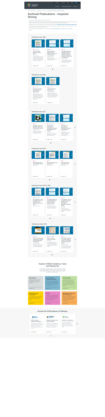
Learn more (31, 288)
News (68, 2)
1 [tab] (52, 69)
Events (72, 2)
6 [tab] (55, 179)
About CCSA (57, 6)
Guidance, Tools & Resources (66, 6)
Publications (57, 2)
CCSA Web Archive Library (41, 10)
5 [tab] (54, 179)
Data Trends (63, 2)
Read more (34, 65)
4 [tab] (53, 179)
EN (75, 2)
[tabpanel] (38, 53)
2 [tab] (50, 179)
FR (77, 2)
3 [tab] (51, 179)
